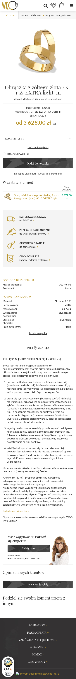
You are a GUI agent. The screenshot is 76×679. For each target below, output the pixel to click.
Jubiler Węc (36, 15)
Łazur (46, 108)
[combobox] (38, 138)
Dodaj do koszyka (38, 163)
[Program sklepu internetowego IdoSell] (38, 673)
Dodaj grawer (16, 153)
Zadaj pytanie (29, 548)
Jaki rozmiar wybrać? (38, 147)
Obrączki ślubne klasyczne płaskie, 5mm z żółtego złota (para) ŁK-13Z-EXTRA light (36, 197)
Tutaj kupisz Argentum (16, 510)
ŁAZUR (42, 115)
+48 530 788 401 (16, 558)
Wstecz (13, 15)
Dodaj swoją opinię (38, 584)
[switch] (8, 674)
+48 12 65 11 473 (33, 558)
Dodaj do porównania (50, 173)
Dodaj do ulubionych (25, 173)
